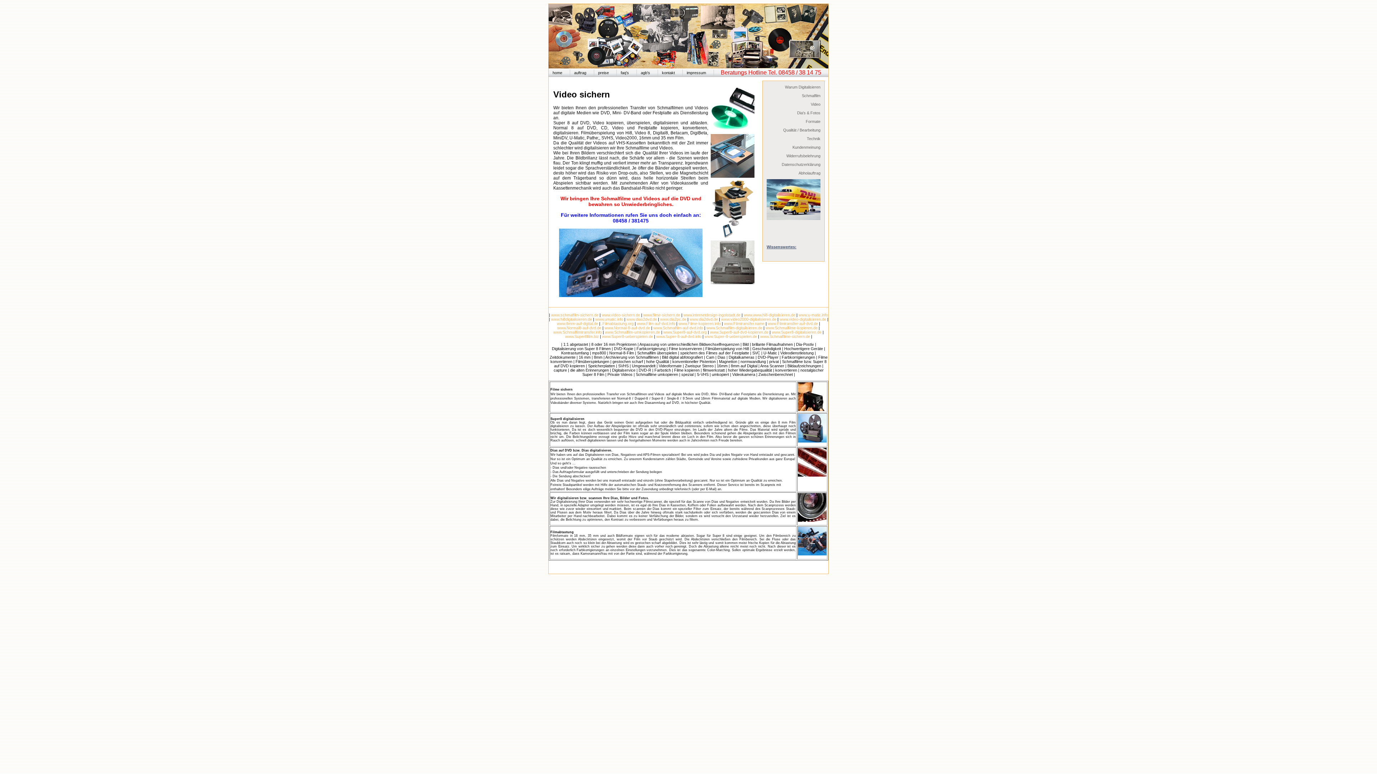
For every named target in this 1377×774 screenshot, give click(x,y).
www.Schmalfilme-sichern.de (784, 336)
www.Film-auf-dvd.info (656, 323)
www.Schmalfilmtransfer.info (577, 332)
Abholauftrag (809, 173)
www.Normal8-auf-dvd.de (579, 328)
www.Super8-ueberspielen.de (627, 336)
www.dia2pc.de (673, 319)
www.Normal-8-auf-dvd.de (627, 328)
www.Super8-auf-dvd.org (685, 332)
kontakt (668, 73)
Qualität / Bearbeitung (801, 130)
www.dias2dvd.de (641, 319)
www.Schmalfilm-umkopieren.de (632, 332)
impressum (696, 73)
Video (815, 104)
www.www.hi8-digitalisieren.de (769, 315)
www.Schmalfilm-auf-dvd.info (678, 328)
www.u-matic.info (813, 315)
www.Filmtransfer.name (744, 323)
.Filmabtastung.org (617, 323)
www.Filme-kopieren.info (699, 323)
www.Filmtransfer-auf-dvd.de (793, 323)
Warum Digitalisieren (802, 87)
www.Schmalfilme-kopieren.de (792, 328)
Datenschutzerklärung (801, 164)
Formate (813, 121)
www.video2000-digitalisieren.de (748, 319)
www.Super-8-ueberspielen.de (731, 336)
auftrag (580, 73)
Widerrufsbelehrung (803, 156)
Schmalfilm (811, 96)
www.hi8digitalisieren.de (571, 319)
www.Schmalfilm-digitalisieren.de (734, 328)
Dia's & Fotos (808, 113)
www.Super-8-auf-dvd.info (678, 336)
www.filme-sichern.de (661, 315)
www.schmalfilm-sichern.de (574, 315)
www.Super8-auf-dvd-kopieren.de (739, 332)
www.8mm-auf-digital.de (577, 323)
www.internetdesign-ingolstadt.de (711, 315)
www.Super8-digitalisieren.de (797, 332)
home (557, 73)
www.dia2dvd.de (704, 319)
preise (603, 73)
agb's (645, 73)
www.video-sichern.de (621, 315)
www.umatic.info (609, 319)
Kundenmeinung (806, 147)
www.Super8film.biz (582, 336)
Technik (813, 139)
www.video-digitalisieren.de (803, 319)
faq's (625, 73)
